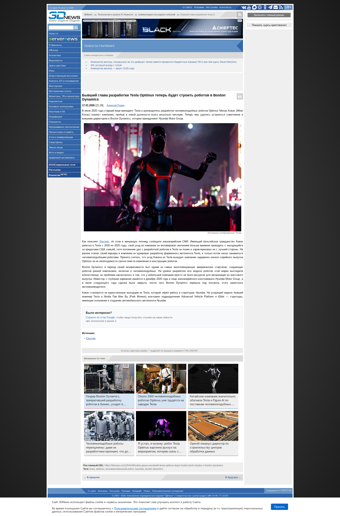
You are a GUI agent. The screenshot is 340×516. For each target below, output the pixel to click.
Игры (52, 70)
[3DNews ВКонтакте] (244, 7)
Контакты (225, 7)
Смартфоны (56, 142)
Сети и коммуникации (61, 137)
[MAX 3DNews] (254, 7)
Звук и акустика (57, 65)
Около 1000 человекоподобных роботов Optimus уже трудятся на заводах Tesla (161, 400)
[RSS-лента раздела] (240, 14)
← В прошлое (92, 477)
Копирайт (137, 491)
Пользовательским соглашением (135, 508)
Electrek (104, 241)
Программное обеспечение (64, 127)
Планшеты (55, 122)
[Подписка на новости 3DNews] (275, 7)
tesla (92, 469)
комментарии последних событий (156, 14)
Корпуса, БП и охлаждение (64, 81)
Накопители (55, 101)
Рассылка (212, 7)
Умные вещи (56, 147)
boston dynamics (154, 469)
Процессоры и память (61, 132)
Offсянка (53, 50)
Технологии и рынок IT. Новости (115, 14)
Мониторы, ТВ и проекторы (64, 96)
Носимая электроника (61, 106)
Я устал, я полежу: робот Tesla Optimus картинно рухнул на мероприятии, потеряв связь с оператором (159, 447)
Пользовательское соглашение (167, 491)
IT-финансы (55, 45)
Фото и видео (56, 152)
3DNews (88, 14)
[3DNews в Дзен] (259, 7)
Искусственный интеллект (63, 76)
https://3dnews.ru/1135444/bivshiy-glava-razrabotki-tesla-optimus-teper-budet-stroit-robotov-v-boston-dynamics (164, 465)
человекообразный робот (119, 469)
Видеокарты (56, 60)
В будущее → (233, 477)
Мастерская (55, 86)
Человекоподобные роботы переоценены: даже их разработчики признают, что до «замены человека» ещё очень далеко (107, 447)
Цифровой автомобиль (62, 157)
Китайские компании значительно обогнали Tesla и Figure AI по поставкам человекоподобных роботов (212, 400)
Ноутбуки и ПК (57, 111)
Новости (53, 33)
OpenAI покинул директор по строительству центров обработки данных (209, 447)
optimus (100, 469)
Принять (279, 506)
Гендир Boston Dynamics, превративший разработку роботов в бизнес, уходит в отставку (104, 400)
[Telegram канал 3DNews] (270, 7)
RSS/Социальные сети (62, 164)
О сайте (187, 7)
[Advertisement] (162, 82)
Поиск (147, 491)
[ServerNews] (64, 39)
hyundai (139, 469)
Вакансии (58, 175)
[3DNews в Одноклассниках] (265, 7)
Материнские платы (60, 91)
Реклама (199, 7)
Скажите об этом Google (100, 317)
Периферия (55, 116)
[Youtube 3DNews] (249, 7)
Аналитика (55, 55)
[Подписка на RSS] (281, 7)
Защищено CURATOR (279, 490)
